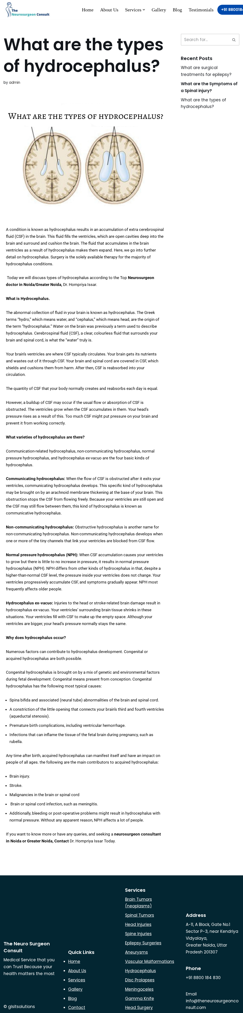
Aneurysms (136, 952)
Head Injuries (138, 924)
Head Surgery (139, 1007)
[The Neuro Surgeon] (28, 10)
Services (76, 980)
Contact (76, 1007)
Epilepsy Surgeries (143, 943)
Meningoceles (139, 989)
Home (87, 9)
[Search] (234, 40)
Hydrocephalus (140, 971)
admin (14, 82)
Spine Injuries (138, 934)
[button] (144, 10)
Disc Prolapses (139, 980)
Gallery (159, 9)
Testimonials (201, 9)
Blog (177, 9)
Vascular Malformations (149, 961)
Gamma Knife (139, 998)
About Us (109, 9)
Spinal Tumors (139, 915)
